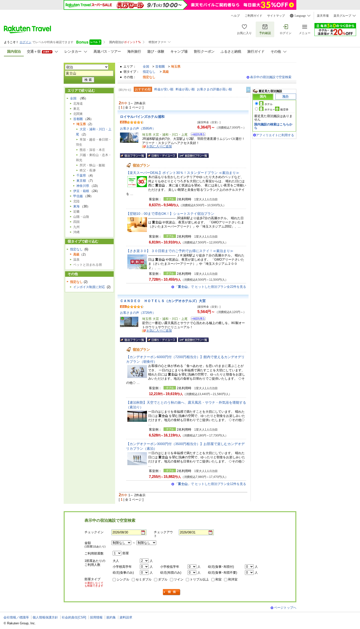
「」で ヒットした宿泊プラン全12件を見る (210, 484)
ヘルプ (235, 15)
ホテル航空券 (276, 109)
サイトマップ (276, 15)
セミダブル (144, 579)
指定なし (149, 71)
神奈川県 (82, 186)
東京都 (81, 180)
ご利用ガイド (253, 15)
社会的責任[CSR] (74, 617)
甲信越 (78, 196)
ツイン (178, 579)
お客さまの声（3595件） (138, 128)
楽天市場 (323, 15)
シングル (123, 579)
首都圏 (160, 66)
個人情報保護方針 (45, 617)
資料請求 (126, 617)
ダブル (163, 579)
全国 (146, 66)
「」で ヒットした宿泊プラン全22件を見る (210, 287)
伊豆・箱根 (81, 191)
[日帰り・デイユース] (162, 155)
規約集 (111, 617)
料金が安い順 (163, 89)
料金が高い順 (185, 89)
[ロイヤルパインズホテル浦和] (196, 135)
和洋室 (233, 579)
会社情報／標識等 (16, 617)
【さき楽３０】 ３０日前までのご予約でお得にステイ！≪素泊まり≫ (179, 251)
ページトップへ (285, 607)
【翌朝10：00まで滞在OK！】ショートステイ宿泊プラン (170, 214)
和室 (218, 579)
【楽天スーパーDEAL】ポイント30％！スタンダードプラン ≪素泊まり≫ (182, 173)
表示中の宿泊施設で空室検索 (270, 77)
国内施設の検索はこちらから (273, 126)
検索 (171, 592)
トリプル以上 (199, 579)
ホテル (268, 104)
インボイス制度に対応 (89, 287)
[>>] (248, 89)
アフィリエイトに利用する (275, 135)
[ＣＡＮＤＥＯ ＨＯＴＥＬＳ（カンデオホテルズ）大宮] (196, 319)
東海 (76, 206)
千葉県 (81, 175)
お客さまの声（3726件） (138, 312)
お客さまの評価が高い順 (214, 89)
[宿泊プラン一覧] (133, 155)
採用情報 (96, 617)
